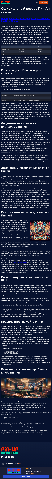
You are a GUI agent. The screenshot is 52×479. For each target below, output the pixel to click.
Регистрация (43, 2)
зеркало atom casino (20, 262)
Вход (37, 2)
